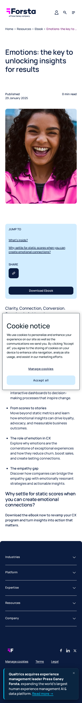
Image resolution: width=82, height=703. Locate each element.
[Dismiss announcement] (74, 673)
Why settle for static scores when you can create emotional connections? (37, 250)
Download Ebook (41, 291)
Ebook (39, 29)
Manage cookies (41, 369)
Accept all (41, 380)
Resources (24, 29)
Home (9, 29)
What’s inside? (18, 240)
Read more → (42, 693)
